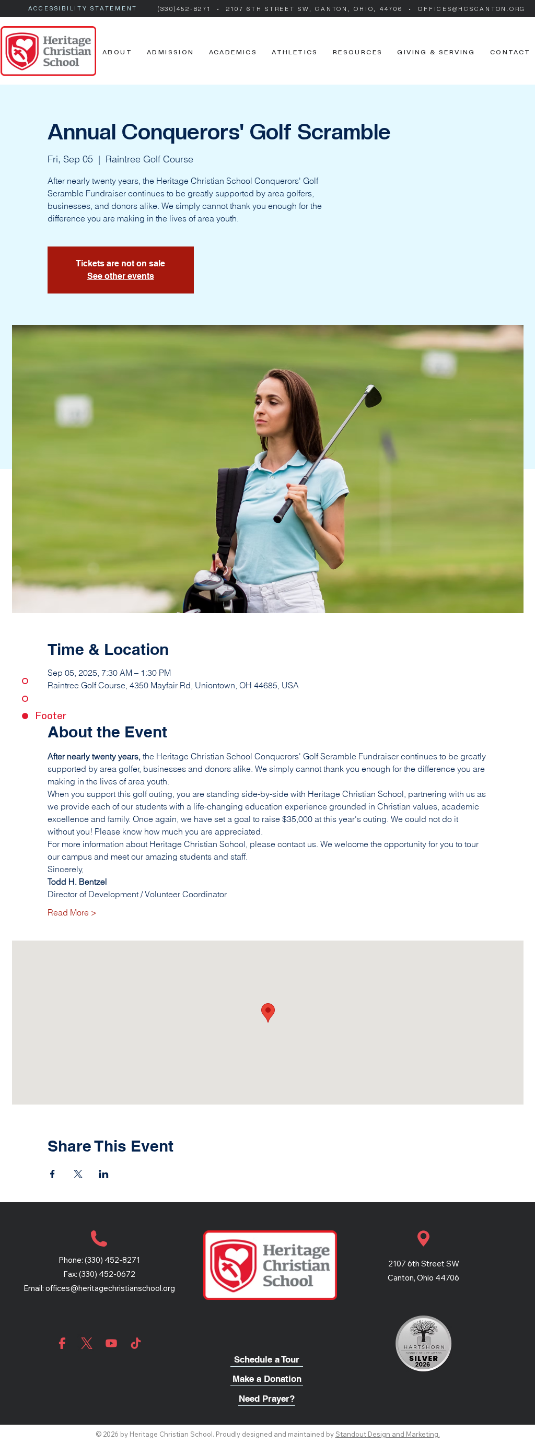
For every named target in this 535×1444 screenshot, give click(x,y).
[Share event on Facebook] (52, 1174)
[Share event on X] (78, 1174)
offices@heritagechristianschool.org (110, 1288)
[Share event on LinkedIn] (104, 1174)
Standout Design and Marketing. (387, 1434)
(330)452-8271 (186, 9)
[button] (117, 52)
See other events (120, 276)
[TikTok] (135, 1343)
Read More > (72, 912)
